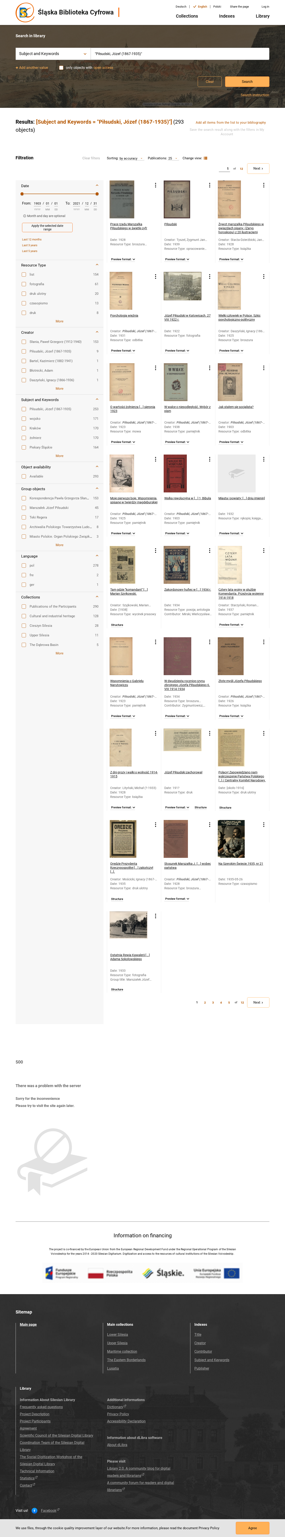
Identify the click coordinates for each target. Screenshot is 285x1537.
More (59, 321)
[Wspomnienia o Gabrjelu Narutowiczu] (128, 656)
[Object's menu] (155, 185)
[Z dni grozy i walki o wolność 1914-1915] (128, 747)
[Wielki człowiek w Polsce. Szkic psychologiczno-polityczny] (237, 291)
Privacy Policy (118, 1414)
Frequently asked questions (41, 1407)
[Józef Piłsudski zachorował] (183, 747)
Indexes (227, 16)
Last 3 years (29, 245)
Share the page (239, 6)
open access (103, 68)
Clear (210, 82)
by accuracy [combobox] (128, 158)
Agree (252, 1528)
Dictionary (115, 1407)
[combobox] (180, 54)
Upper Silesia (117, 1343)
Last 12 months (32, 239)
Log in (265, 6)
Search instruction (255, 95)
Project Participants (35, 1421)
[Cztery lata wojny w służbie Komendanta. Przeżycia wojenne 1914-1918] (237, 565)
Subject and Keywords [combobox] (39, 53)
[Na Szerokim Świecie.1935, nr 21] (237, 839)
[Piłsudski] (183, 199)
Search (247, 82)
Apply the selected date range (47, 227)
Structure (117, 625)
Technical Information (37, 1471)
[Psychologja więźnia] (128, 291)
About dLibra (117, 1445)
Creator (200, 1343)
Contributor (203, 1351)
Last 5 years (29, 251)
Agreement (28, 1428)
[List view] (205, 158)
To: (67, 203)
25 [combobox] (170, 158)
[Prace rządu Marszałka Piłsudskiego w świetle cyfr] (128, 199)
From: (26, 203)
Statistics (27, 1478)
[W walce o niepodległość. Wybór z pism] (183, 382)
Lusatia (113, 1368)
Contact (26, 1485)
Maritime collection (122, 1351)
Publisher (201, 1368)
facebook (48, 1510)
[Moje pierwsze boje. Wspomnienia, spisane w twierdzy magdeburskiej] (128, 473)
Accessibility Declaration (126, 1421)
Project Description (34, 1414)
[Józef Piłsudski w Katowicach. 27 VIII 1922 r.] (183, 291)
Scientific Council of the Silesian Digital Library (56, 1435)
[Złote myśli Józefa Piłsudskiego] (237, 656)
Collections (187, 16)
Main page (28, 1324)
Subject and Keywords (211, 1360)
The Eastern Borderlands (126, 1360)
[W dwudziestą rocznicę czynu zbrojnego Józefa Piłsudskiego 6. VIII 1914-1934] (183, 656)
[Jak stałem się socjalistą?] (237, 382)
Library (263, 16)
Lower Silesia (117, 1334)
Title (197, 1334)
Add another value (33, 68)
